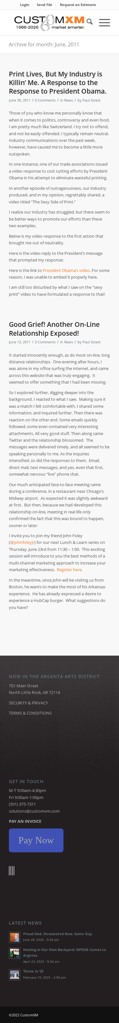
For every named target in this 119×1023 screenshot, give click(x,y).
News (68, 100)
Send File (44, 4)
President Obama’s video (66, 270)
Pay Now (36, 840)
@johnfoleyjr (22, 542)
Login (24, 4)
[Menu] (101, 22)
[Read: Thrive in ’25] (14, 974)
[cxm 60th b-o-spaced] (49, 22)
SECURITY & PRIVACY (28, 703)
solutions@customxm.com (34, 811)
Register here (69, 569)
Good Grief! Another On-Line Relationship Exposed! (54, 328)
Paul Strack (92, 100)
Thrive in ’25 (33, 971)
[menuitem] (25, 4)
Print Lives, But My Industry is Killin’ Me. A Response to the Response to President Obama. (58, 82)
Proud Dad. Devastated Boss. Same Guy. (58, 933)
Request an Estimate (78, 4)
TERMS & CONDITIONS (30, 713)
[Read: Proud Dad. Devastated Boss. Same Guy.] (14, 937)
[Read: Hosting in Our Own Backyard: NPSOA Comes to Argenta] (14, 953)
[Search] (86, 22)
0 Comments (45, 100)
